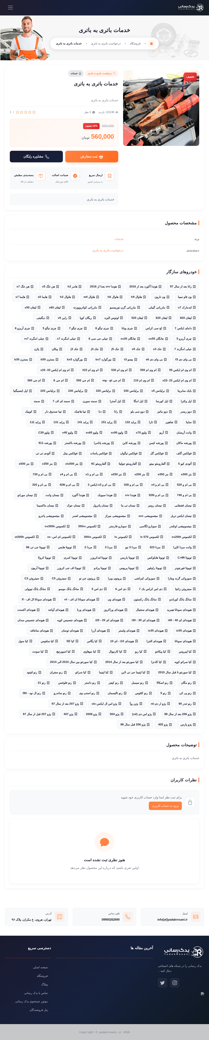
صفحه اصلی (40, 967)
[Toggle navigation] (10, 7)
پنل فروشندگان (39, 1009)
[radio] (34, 112)
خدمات (119, 239)
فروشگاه (135, 43)
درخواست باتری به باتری (106, 43)
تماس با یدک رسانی (36, 993)
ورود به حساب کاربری (165, 805)
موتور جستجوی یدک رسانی (31, 1001)
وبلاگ (44, 984)
